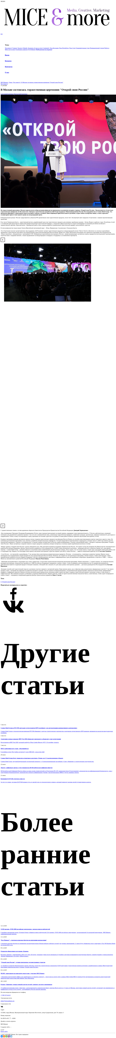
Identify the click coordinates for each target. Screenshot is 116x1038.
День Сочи (72, 48)
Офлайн (25, 48)
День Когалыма (54, 48)
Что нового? (8, 48)
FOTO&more (31, 49)
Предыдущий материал (20, 94)
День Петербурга (64, 48)
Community (46, 48)
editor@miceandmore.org (7, 1001)
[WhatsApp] (6, 1036)
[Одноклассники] (4, 1036)
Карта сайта (4, 1031)
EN (2, 34)
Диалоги (19, 48)
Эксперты (31, 48)
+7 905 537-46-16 (5, 995)
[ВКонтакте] (2, 1036)
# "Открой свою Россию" (8, 582)
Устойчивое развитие (21, 49)
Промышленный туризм (97, 48)
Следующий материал (7, 94)
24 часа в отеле (38, 48)
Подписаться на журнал (44, 49)
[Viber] (9, 1036)
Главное (14, 48)
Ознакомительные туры (83, 48)
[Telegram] (11, 1036)
